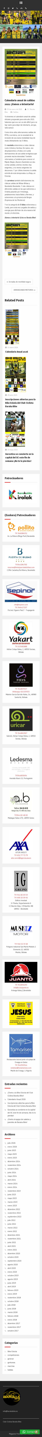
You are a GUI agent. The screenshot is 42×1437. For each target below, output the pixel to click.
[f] (4, 8)
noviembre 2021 (14, 1238)
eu (25, 31)
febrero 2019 (13, 1290)
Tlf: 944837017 (21, 689)
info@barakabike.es (10, 1411)
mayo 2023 (12, 1198)
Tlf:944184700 (21, 564)
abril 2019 (12, 1286)
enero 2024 (12, 1187)
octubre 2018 (13, 1301)
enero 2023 (12, 1205)
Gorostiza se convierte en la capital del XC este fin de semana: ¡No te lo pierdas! (19, 457)
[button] (30, 1432)
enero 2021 (12, 1249)
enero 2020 (12, 1272)
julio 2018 (11, 1305)
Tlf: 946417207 (21, 607)
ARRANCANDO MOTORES (23, 290)
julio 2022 (11, 1220)
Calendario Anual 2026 (16, 351)
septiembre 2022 (14, 1216)
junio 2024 (12, 1172)
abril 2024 (12, 1180)
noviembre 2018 (14, 1297)
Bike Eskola (12, 1351)
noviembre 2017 (14, 1327)
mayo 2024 (12, 1176)
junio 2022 (12, 1224)
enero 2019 (12, 1294)
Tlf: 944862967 (21, 733)
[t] (13, 8)
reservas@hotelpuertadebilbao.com (21, 567)
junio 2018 (12, 1308)
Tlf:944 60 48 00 (21, 815)
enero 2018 (12, 1320)
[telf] (17, 8)
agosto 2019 (13, 1279)
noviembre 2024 (14, 1165)
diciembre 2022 (14, 1209)
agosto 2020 (13, 1264)
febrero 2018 (13, 1316)
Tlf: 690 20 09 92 (21, 898)
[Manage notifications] (36, 1432)
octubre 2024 (13, 1169)
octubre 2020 (13, 1257)
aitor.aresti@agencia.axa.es (21, 858)
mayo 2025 (12, 1154)
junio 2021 (12, 1242)
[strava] (21, 8)
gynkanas (11, 1362)
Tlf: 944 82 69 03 (21, 895)
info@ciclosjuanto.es (21, 987)
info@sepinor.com (21, 605)
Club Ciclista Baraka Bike (12, 1422)
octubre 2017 (13, 1330)
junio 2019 (12, 1283)
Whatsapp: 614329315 (21, 692)
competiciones (13, 1355)
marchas (11, 1366)
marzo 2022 (12, 1227)
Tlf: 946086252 (21, 533)
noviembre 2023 (14, 1191)
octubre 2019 (13, 1275)
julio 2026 (11, 1143)
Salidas (15, 112)
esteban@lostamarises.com (21, 1068)
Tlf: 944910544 (21, 1065)
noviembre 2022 (14, 1213)
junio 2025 (12, 1150)
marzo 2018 (12, 1312)
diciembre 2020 (14, 1253)
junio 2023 (12, 1194)
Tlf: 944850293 (21, 985)
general (11, 1359)
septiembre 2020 (14, 1261)
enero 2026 (12, 1146)
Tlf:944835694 (21, 775)
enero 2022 (12, 1231)
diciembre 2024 (14, 1161)
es (19, 31)
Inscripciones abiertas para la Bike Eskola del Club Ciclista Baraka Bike (20, 403)
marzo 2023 (12, 1202)
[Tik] (26, 8)
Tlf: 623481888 (21, 646)
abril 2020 (12, 1268)
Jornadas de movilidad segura (20, 282)
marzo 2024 (13, 1183)
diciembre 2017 (14, 1323)
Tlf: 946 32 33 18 (21, 944)
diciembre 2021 (14, 1235)
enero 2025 (12, 1157)
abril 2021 (12, 1246)
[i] (8, 8)
